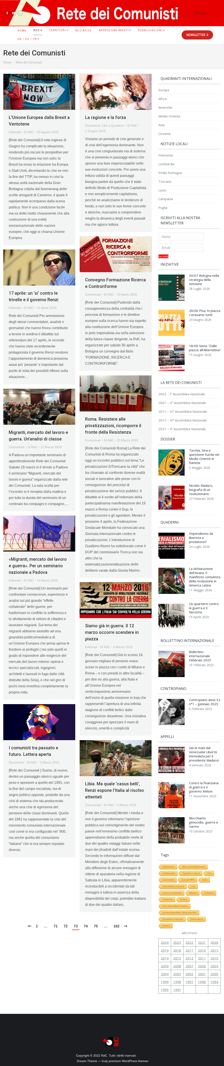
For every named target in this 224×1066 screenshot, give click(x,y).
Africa (162, 99)
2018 (177, 950)
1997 (189, 982)
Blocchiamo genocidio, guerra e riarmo (203, 822)
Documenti (92, 125)
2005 (214, 966)
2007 (189, 966)
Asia (161, 125)
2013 (177, 958)
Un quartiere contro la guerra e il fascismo (204, 608)
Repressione (197, 919)
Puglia (162, 208)
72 (66, 926)
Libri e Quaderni (113, 125)
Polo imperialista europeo (175, 906)
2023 (177, 942)
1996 (202, 982)
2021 (202, 942)
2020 (214, 942)
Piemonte (165, 155)
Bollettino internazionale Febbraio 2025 (200, 656)
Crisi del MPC (188, 880)
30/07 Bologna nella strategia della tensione (204, 279)
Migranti (193, 893)
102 (116, 926)
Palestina (209, 893)
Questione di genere (173, 919)
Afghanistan (169, 866)
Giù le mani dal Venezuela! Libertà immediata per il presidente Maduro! (204, 754)
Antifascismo (169, 873)
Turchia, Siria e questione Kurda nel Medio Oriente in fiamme (204, 456)
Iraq (193, 886)
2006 (202, 966)
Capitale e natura (191, 873)
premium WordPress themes (128, 1061)
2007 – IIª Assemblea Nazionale (182, 403)
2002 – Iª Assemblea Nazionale (181, 394)
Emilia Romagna (170, 173)
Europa (163, 90)
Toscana (164, 181)
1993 (165, 989)
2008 (177, 966)
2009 (165, 966)
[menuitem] (22, 30)
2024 (165, 942)
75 (96, 926)
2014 (165, 958)
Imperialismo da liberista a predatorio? (201, 537)
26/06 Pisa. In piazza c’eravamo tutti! (204, 313)
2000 (214, 974)
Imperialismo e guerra (173, 886)
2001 (202, 974)
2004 (165, 974)
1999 (165, 982)
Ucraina (166, 925)
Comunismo (168, 880)
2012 (189, 958)
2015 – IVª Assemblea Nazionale (182, 420)
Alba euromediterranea (193, 866)
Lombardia (166, 164)
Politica (183, 899)
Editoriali (15, 132)
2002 (189, 974)
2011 (202, 958)
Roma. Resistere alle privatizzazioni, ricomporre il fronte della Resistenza (113, 425)
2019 (165, 950)
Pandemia (168, 899)
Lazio (162, 190)
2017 (189, 950)
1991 (177, 989)
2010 (214, 958)
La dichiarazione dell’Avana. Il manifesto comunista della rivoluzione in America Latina (204, 577)
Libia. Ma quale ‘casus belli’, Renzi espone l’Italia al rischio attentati (114, 790)
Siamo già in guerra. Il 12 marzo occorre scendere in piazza (112, 632)
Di (29, 132)
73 (76, 926)
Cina (209, 873)
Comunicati (93, 294)
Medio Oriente (169, 116)
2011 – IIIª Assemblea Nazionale (182, 411)
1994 (214, 982)
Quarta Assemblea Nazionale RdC (180, 912)
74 (86, 926)
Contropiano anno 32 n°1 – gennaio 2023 (204, 702)
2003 (177, 974)
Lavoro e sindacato (172, 893)
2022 (189, 942)
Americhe (165, 107)
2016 (202, 950)
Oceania (164, 134)
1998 (177, 982)
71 (56, 926)
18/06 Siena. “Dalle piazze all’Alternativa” (205, 348)
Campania (165, 199)
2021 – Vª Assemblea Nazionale (182, 429)
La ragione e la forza (105, 117)
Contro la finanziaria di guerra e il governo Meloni (204, 787)
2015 (214, 950)
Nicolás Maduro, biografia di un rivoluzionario (201, 489)
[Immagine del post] (171, 289)
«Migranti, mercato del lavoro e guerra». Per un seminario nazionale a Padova (38, 566)
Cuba (205, 880)
